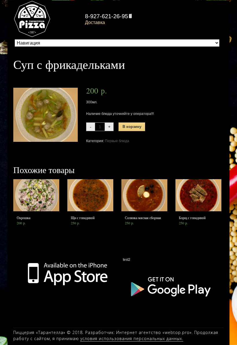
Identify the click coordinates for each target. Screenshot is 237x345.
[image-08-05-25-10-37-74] (45, 115)
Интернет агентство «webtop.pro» (154, 332)
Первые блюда (117, 141)
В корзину (132, 127)
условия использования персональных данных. (131, 338)
